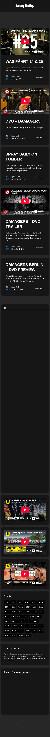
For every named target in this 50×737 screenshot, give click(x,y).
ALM (26, 602)
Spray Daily (15, 76)
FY (6, 616)
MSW (28, 621)
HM (25, 616)
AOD (33, 602)
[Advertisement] (24, 694)
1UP (6, 602)
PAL (21, 626)
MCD (7, 621)
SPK (21, 631)
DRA (41, 607)
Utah (6, 635)
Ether (27, 612)
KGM (32, 616)
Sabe (40, 626)
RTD (34, 626)
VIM (13, 635)
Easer (13, 612)
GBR (19, 616)
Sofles (14, 631)
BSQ (6, 607)
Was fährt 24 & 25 (24, 61)
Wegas (20, 635)
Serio (7, 631)
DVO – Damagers (23, 121)
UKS (41, 631)
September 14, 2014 (18, 179)
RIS (27, 626)
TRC (34, 631)
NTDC (7, 626)
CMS (27, 607)
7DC (13, 602)
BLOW (41, 602)
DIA (34, 607)
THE (27, 631)
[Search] (45, 6)
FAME (35, 612)
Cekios (20, 607)
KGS (38, 616)
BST (13, 607)
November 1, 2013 (17, 249)
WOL (28, 635)
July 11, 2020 (16, 79)
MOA (14, 621)
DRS (6, 612)
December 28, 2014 (18, 138)
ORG (15, 626)
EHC (20, 612)
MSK (21, 621)
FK (41, 612)
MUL (35, 621)
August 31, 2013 (17, 290)
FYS (12, 616)
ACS (19, 602)
